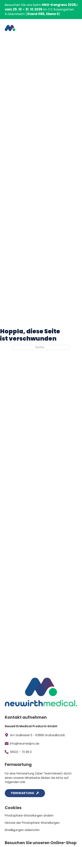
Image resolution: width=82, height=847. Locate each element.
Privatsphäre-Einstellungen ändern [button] (29, 815)
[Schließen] (76, 5)
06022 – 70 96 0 (21, 751)
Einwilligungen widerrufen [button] (22, 830)
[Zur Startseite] (10, 28)
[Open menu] (71, 28)
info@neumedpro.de (24, 743)
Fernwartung (22, 793)
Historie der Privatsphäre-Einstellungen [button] (32, 823)
